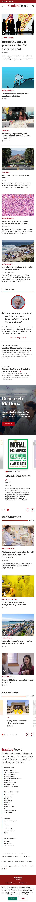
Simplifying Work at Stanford (11, 772)
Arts (8, 718)
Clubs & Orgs (6, 172)
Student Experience (10, 838)
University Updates (7, 856)
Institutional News (9, 784)
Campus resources (9, 827)
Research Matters (9, 795)
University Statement (9, 774)
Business (6, 799)
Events (6, 833)
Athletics (6, 825)
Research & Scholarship (11, 792)
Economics (7, 803)
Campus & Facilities (9, 780)
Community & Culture (9, 831)
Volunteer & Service (9, 845)
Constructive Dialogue (10, 770)
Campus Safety (8, 829)
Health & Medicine (8, 91)
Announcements (17, 856)
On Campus (7, 818)
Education (5, 130)
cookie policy (27, 894)
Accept (13, 898)
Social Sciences (8, 812)
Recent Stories (28, 856)
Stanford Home (9, 883)
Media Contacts (19, 861)
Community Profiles (12, 854)
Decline (23, 898)
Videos (3, 854)
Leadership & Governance (11, 786)
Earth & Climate (8, 38)
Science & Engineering (9, 599)
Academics (7, 841)
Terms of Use (23, 883)
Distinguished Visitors (10, 782)
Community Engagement (10, 821)
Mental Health (7, 843)
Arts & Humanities (9, 797)
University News (9, 768)
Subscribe (10, 861)
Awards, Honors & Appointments (12, 778)
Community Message (9, 776)
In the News (22, 854)
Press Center (28, 861)
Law (5, 808)
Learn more (8, 424)
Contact (4, 861)
